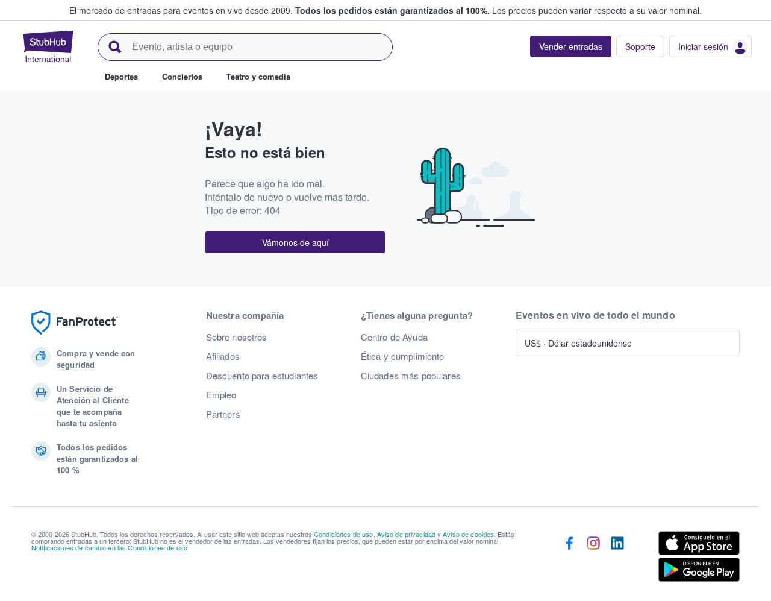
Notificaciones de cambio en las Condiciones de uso (109, 547)
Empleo (221, 395)
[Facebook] (569, 559)
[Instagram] (593, 559)
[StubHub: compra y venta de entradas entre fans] (48, 46)
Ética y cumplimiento (403, 356)
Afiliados (223, 356)
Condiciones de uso (343, 534)
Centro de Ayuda (394, 337)
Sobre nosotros (236, 337)
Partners (223, 414)
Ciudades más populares (411, 375)
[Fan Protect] (74, 322)
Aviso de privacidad (406, 534)
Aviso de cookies (468, 534)
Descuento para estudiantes (262, 375)
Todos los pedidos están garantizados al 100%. (392, 10)
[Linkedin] (617, 559)
